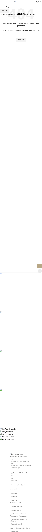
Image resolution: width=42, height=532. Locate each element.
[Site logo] (21, 2)
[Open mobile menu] (2, 2)
